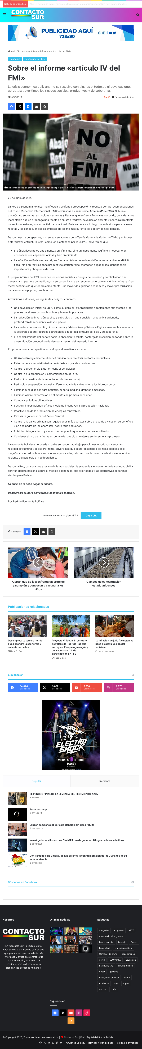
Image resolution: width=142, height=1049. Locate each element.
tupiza (126, 983)
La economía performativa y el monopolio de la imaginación (62, 4)
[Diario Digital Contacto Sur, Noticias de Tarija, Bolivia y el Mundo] (27, 14)
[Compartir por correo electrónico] (36, 106)
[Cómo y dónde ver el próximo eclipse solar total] (85, 949)
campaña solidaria (123, 948)
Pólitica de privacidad (127, 1042)
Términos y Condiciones (100, 1042)
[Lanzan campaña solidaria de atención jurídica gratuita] (17, 829)
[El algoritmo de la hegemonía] (56, 931)
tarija (116, 983)
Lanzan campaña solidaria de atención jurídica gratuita (62, 824)
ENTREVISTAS (106, 965)
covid (102, 960)
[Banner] (71, 32)
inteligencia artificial (109, 977)
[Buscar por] (137, 16)
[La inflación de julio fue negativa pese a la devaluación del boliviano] (114, 626)
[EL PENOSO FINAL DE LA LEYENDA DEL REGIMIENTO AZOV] (17, 798)
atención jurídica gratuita (111, 936)
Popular (36, 781)
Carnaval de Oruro (108, 954)
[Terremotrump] (17, 814)
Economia (23, 51)
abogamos (119, 930)
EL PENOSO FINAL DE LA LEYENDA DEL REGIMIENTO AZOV (64, 793)
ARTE (131, 930)
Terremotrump (38, 809)
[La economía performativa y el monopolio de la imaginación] (85, 931)
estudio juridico (125, 965)
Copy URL (91, 515)
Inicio (13, 51)
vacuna (102, 989)
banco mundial (106, 942)
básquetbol (104, 948)
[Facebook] (11, 106)
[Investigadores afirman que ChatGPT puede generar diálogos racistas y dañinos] (17, 845)
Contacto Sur (71, 1037)
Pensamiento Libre (35, 59)
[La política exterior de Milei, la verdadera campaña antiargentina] (56, 940)
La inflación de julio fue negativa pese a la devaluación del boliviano (114, 644)
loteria (127, 977)
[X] (19, 106)
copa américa (128, 954)
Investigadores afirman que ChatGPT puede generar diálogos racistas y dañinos (77, 840)
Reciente (104, 781)
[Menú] (4, 16)
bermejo (122, 942)
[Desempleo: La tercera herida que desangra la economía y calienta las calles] (27, 626)
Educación (131, 960)
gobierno (114, 971)
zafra (113, 989)
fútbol (102, 971)
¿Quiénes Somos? (75, 1042)
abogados (104, 930)
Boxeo (134, 942)
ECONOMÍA (115, 960)
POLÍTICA (104, 983)
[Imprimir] (44, 106)
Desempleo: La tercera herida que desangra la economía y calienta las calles (25, 644)
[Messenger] (28, 106)
